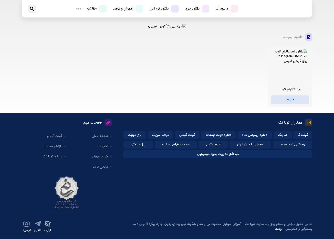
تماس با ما (100, 166)
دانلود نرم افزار (159, 8)
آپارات (47, 230)
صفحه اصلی (100, 136)
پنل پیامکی (138, 144)
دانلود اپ (222, 8)
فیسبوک (26, 230)
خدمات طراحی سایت (175, 144)
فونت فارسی (187, 135)
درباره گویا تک (52, 156)
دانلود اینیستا (293, 37)
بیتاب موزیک (160, 135)
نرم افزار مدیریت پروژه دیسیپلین (218, 154)
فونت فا (303, 135)
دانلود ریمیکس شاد (254, 135)
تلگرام (37, 230)
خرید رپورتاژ (99, 156)
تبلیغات (102, 146)
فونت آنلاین (53, 136)
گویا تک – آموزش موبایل (292, 9)
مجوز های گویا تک (67, 192)
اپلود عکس (213, 144)
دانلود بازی (192, 8)
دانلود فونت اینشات (219, 135)
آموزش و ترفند (123, 8)
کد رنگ (282, 135)
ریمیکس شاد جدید (292, 144)
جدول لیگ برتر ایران (250, 144)
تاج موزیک (135, 135)
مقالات (92, 8)
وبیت (278, 229)
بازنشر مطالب (52, 146)
